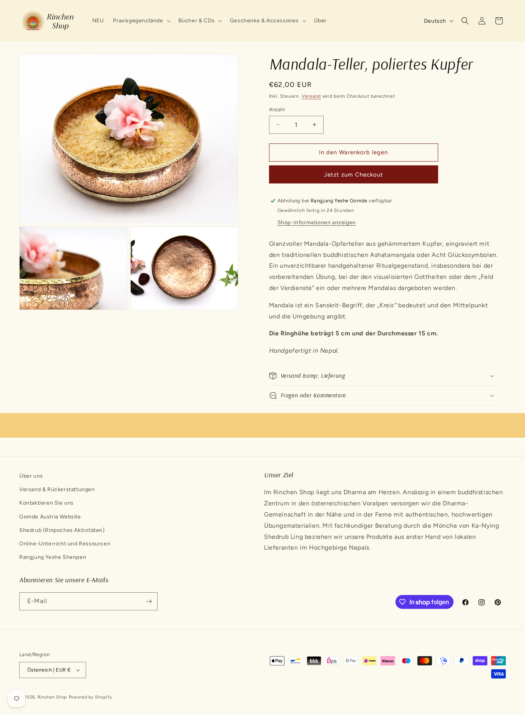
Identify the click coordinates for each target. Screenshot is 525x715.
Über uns (31, 476)
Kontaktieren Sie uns (46, 503)
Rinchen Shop (52, 697)
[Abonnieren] (148, 601)
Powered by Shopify (90, 697)
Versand (311, 96)
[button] (140, 21)
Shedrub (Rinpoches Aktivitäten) (62, 530)
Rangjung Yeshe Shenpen (52, 557)
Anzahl (277, 109)
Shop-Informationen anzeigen (316, 222)
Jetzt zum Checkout (353, 174)
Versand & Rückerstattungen (57, 489)
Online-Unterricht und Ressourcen (64, 543)
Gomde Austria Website (50, 516)
